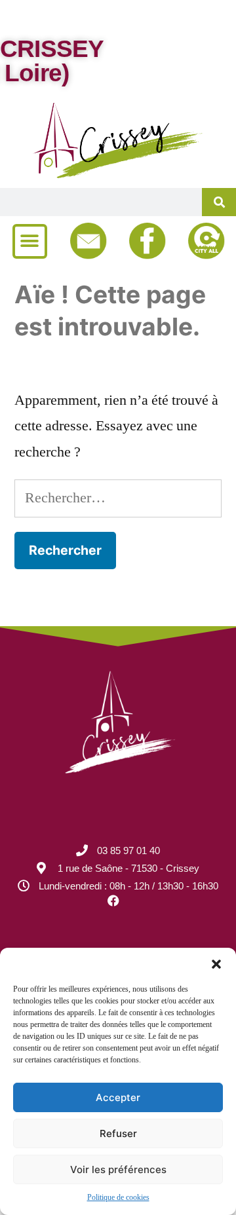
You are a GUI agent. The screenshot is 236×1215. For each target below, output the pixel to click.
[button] (216, 964)
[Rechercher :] (118, 498)
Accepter (118, 1097)
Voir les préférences (118, 1169)
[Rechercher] (219, 202)
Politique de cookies (118, 1198)
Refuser (118, 1133)
